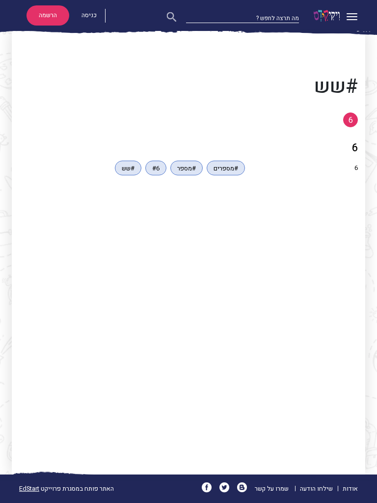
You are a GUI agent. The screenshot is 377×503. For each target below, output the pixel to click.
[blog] (245, 488)
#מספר (186, 168)
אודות (350, 488)
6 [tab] (351, 120)
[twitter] (227, 488)
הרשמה (48, 15)
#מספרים (226, 168)
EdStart (29, 488)
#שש (128, 168)
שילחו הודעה (316, 488)
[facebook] (210, 488)
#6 (156, 168)
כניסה (89, 15)
